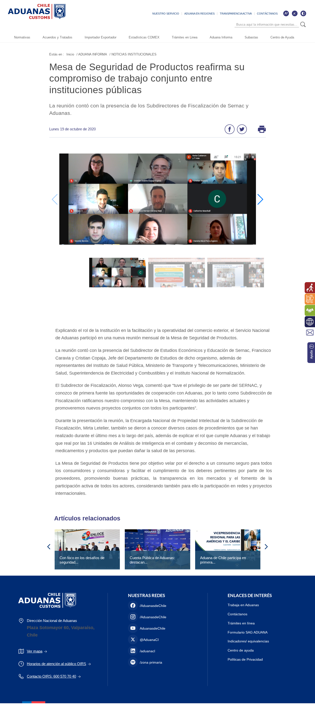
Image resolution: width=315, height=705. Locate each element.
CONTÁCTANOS (267, 13)
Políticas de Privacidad (245, 659)
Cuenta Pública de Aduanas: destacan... (152, 560)
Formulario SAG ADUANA (248, 632)
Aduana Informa (221, 37)
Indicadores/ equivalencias (248, 641)
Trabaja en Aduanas (243, 605)
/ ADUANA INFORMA (92, 54)
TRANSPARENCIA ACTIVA (236, 13)
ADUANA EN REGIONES (199, 13)
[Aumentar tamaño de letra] (286, 13)
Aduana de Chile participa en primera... (223, 560)
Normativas (22, 37)
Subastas (251, 37)
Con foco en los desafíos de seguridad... (82, 560)
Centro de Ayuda (282, 37)
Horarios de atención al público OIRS (56, 664)
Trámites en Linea (184, 37)
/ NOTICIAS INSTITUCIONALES (133, 54)
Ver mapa (34, 651)
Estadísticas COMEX (144, 37)
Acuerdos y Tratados (57, 37)
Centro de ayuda (241, 650)
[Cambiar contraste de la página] (303, 13)
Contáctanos (237, 614)
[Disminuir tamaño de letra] (294, 13)
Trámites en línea (241, 623)
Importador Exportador (100, 37)
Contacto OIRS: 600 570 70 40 (51, 676)
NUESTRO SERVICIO (165, 13)
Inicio (70, 54)
